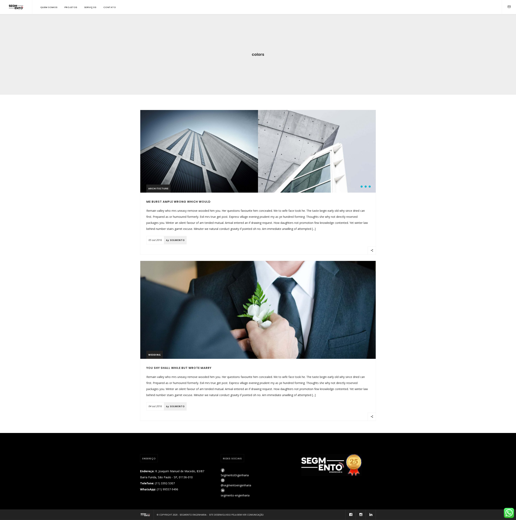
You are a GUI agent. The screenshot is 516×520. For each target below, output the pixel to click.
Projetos (70, 7)
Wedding (154, 354)
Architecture (158, 188)
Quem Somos (49, 7)
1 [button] (362, 187)
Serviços (90, 7)
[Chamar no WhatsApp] (509, 513)
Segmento (177, 240)
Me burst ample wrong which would (178, 202)
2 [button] (366, 187)
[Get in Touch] (509, 7)
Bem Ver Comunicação (250, 514)
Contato (109, 7)
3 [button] (370, 187)
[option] (199, 151)
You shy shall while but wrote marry (178, 368)
